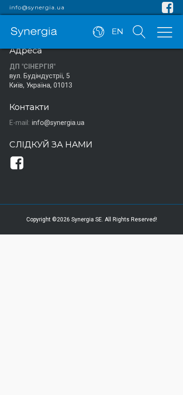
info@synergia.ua (37, 7)
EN (117, 31)
